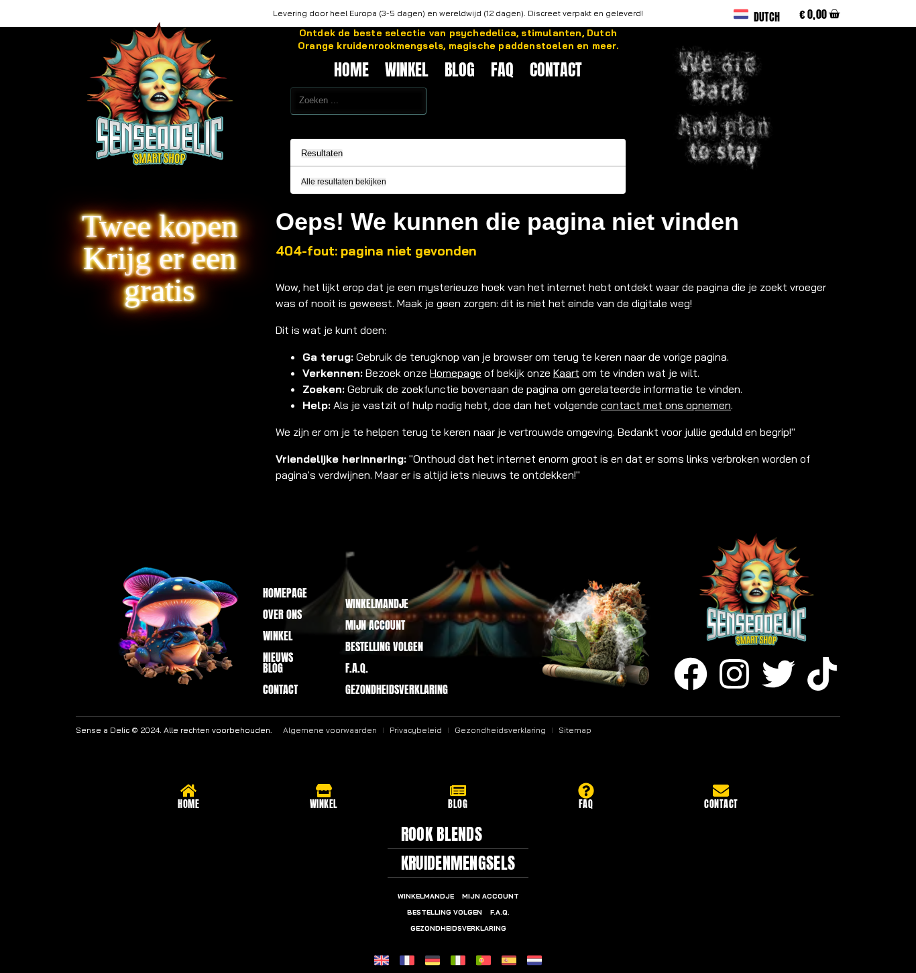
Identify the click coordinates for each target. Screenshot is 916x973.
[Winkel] (324, 791)
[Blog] (458, 791)
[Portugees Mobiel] (483, 960)
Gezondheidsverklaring (394, 689)
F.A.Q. (356, 668)
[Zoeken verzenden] (261, 123)
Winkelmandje (376, 603)
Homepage (455, 373)
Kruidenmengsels (458, 863)
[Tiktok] (822, 674)
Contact (556, 69)
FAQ (502, 69)
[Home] (188, 791)
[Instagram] (734, 674)
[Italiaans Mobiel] (458, 960)
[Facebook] (690, 674)
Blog (460, 69)
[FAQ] (586, 791)
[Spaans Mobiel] (509, 960)
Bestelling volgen (384, 646)
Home (351, 69)
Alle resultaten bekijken (343, 182)
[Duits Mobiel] (432, 960)
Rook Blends (441, 834)
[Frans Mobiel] (407, 960)
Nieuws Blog (278, 662)
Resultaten (322, 153)
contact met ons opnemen (666, 405)
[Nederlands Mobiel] (534, 960)
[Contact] (721, 791)
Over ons (282, 614)
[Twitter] (778, 674)
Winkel (406, 69)
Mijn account (375, 625)
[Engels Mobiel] (381, 960)
